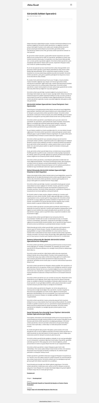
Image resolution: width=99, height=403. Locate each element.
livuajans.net (31, 373)
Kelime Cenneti (33, 4)
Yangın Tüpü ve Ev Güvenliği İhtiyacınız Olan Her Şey (42, 389)
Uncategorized (37, 378)
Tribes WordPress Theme (45, 401)
